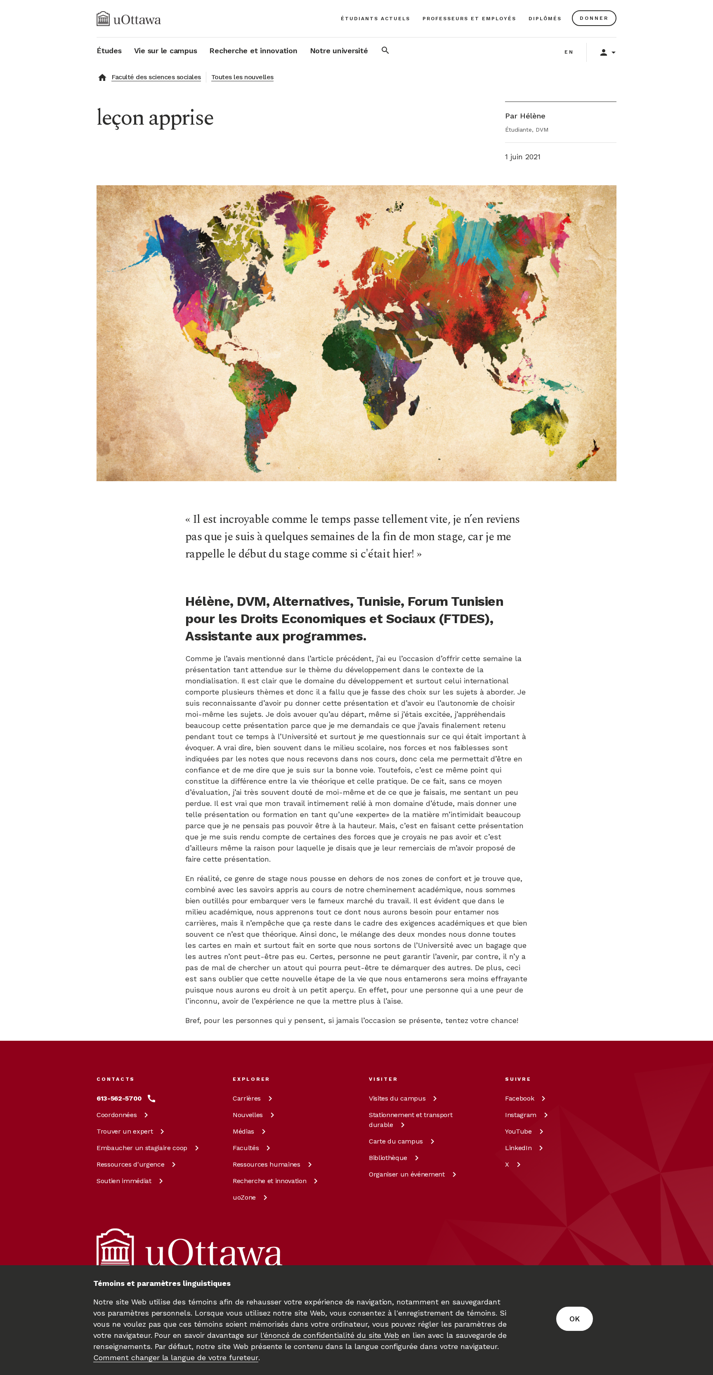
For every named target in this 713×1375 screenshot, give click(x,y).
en (569, 52)
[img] (129, 18)
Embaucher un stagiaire (142, 1148)
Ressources (130, 1164)
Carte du (396, 1141)
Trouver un (125, 1131)
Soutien (124, 1181)
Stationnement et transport (410, 1120)
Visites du (397, 1098)
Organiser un (407, 1174)
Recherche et (269, 1181)
